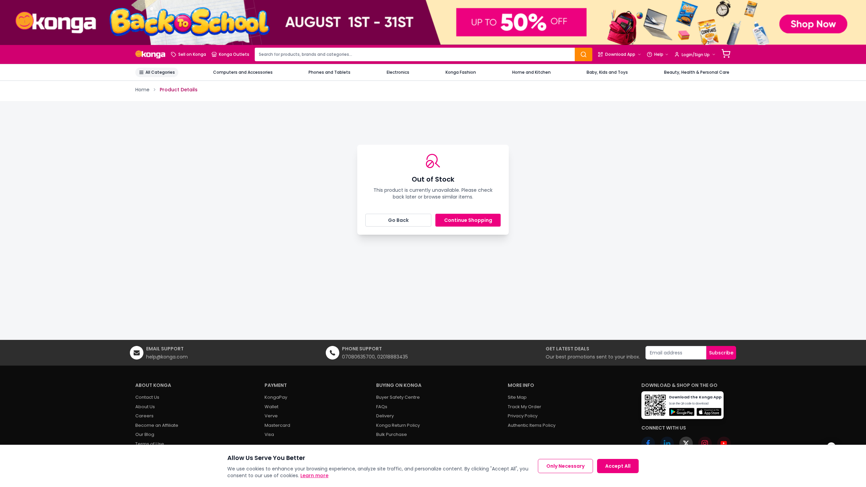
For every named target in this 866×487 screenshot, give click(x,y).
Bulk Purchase (391, 434)
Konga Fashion (461, 72)
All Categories (160, 72)
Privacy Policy (523, 416)
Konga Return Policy (398, 425)
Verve (271, 416)
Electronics (398, 72)
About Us (145, 406)
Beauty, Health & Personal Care (696, 72)
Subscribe (721, 352)
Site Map (517, 397)
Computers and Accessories (243, 72)
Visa (269, 434)
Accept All (618, 466)
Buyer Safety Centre (398, 397)
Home (142, 89)
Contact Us (147, 397)
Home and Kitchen (531, 72)
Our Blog (144, 434)
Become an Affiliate (156, 425)
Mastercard (277, 425)
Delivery (385, 416)
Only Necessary (565, 466)
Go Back (398, 220)
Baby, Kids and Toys (607, 72)
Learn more (314, 475)
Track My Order (524, 406)
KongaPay (276, 397)
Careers (144, 416)
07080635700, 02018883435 (375, 356)
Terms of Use (149, 444)
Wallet (271, 406)
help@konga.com (167, 356)
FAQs (381, 406)
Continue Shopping (468, 220)
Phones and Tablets (329, 72)
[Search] (583, 54)
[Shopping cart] (726, 53)
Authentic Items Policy (531, 425)
